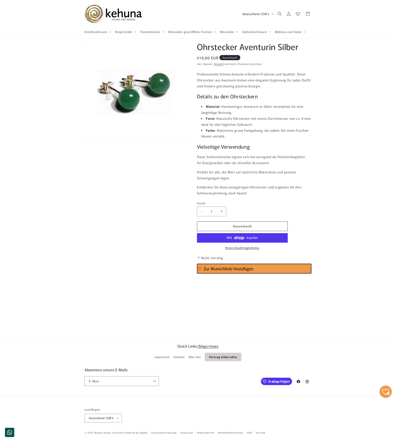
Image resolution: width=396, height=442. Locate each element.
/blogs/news (208, 346)
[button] (97, 31)
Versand (219, 64)
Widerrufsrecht (205, 432)
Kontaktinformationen (230, 432)
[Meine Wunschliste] (297, 13)
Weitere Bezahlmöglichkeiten (242, 247)
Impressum (162, 357)
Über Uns (195, 357)
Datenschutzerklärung (163, 432)
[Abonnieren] (154, 381)
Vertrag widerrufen (223, 357)
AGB (249, 432)
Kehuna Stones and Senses (109, 432)
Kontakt (179, 357)
